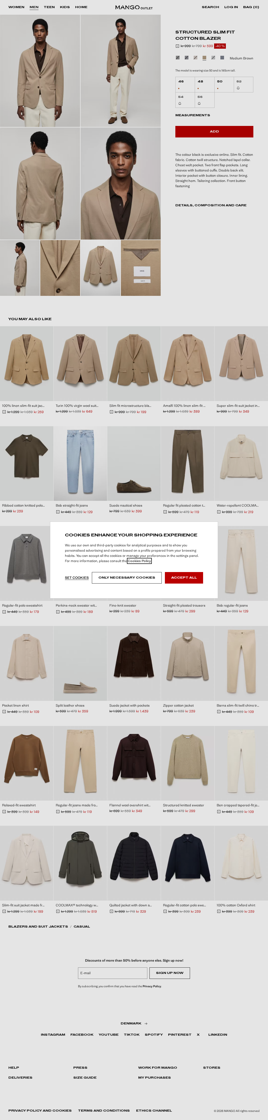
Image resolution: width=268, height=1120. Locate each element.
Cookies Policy (139, 561)
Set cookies (77, 577)
